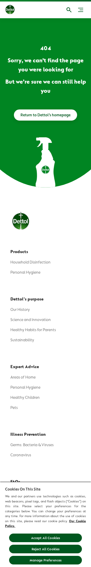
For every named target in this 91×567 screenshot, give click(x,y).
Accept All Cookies (45, 538)
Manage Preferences (46, 560)
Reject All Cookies (46, 549)
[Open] (69, 10)
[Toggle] (80, 10)
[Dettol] (14, 10)
